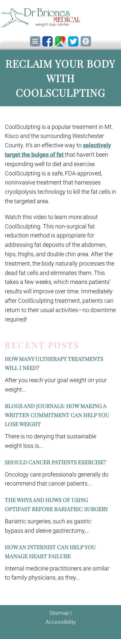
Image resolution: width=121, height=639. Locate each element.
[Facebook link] (47, 41)
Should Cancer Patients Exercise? (55, 462)
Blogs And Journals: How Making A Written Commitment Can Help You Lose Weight (57, 414)
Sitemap (59, 613)
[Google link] (60, 41)
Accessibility (60, 622)
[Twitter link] (73, 41)
